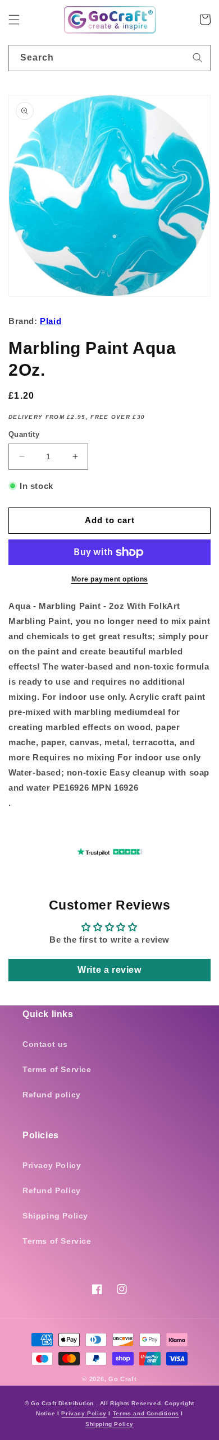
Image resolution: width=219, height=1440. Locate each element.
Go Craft (122, 1379)
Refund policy (51, 1094)
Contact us (45, 1044)
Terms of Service (57, 1069)
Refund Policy (51, 1190)
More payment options (109, 579)
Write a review (109, 970)
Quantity (23, 434)
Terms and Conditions (146, 1413)
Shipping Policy (55, 1215)
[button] (14, 19)
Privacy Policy (51, 1165)
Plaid (50, 321)
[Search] (197, 57)
